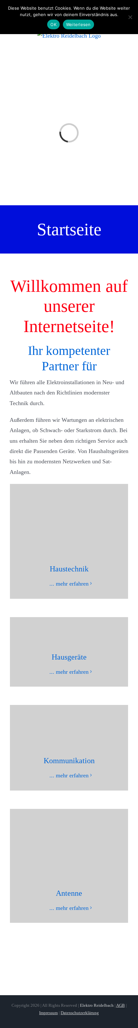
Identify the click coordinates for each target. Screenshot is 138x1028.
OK (53, 24)
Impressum (48, 1012)
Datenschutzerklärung (80, 1012)
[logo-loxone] (69, 963)
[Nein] (130, 17)
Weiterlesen (78, 24)
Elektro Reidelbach (97, 1005)
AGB (120, 1005)
